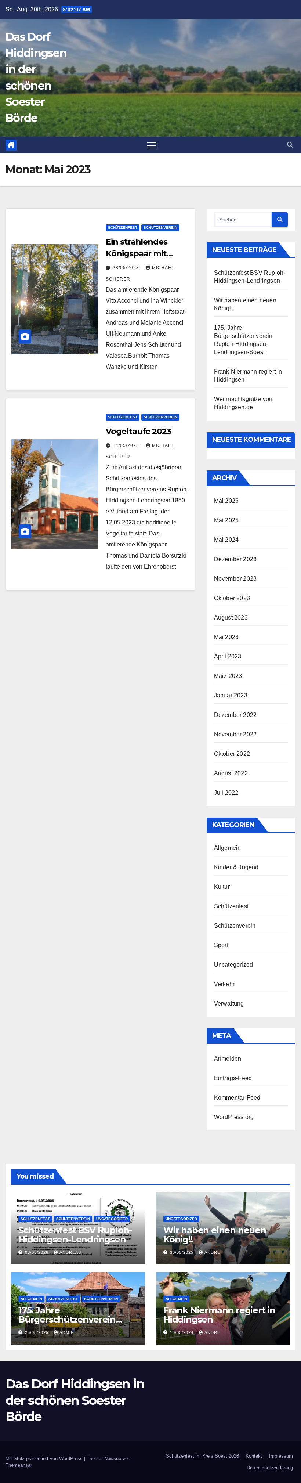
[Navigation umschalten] (152, 145)
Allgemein (227, 848)
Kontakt (254, 1456)
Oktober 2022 (232, 754)
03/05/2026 (37, 1252)
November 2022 (235, 734)
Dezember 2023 (235, 559)
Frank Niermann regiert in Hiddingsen (219, 1315)
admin (66, 1332)
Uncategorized (233, 964)
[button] (290, 145)
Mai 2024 (226, 540)
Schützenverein (160, 227)
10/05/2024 (182, 1332)
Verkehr (224, 984)
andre (212, 1252)
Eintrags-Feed (233, 1078)
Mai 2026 (226, 501)
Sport (221, 945)
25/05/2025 (37, 1332)
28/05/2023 (127, 267)
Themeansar (19, 1465)
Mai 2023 (226, 637)
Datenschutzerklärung (270, 1468)
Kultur (222, 887)
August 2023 (231, 617)
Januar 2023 (230, 695)
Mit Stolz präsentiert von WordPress (45, 1458)
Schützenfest (122, 227)
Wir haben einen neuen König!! (214, 1235)
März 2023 (228, 676)
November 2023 (235, 578)
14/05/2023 (127, 445)
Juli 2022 (226, 793)
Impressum (281, 1456)
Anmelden (228, 1059)
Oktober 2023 (232, 598)
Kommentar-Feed (237, 1097)
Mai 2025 (226, 520)
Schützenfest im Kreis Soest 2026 (202, 1456)
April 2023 (228, 656)
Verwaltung (229, 1003)
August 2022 (231, 773)
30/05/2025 (182, 1252)
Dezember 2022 (235, 715)
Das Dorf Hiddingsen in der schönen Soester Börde (75, 1400)
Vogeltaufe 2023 (138, 431)
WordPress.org (234, 1117)
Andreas (70, 1252)
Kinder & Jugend (236, 867)
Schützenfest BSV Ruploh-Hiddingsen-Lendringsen (75, 1235)
